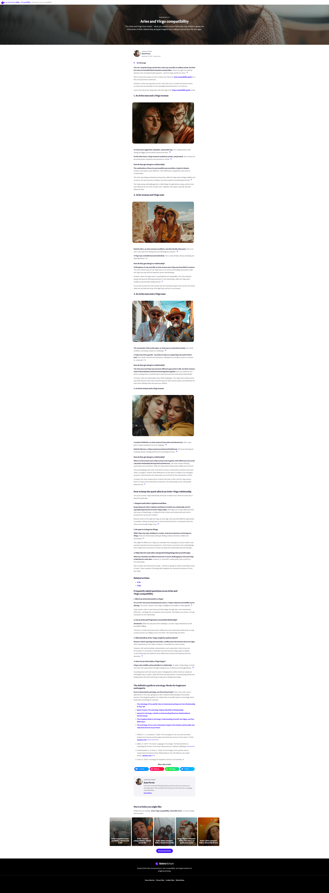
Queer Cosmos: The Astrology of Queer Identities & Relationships (160, 710)
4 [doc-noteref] (158, 523)
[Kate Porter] (137, 54)
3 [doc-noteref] (176, 451)
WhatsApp (172, 769)
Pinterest (156, 769)
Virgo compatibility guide (181, 90)
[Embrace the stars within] (9, 3)
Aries (139, 582)
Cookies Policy (170, 880)
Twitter (186, 769)
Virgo (139, 585)
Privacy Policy (160, 880)
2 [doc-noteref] (177, 251)
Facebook (141, 769)
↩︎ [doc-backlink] (147, 740)
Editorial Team (180, 880)
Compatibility (164, 17)
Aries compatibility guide (183, 77)
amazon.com (141, 740)
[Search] (326, 3)
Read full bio (148, 793)
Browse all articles (164, 851)
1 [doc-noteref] (162, 281)
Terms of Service (150, 880)
